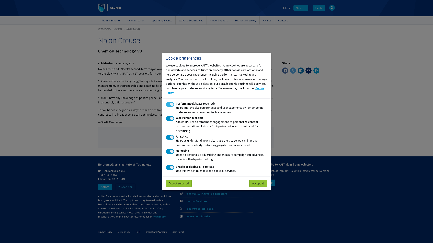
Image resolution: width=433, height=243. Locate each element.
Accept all (258, 183)
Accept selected (179, 183)
